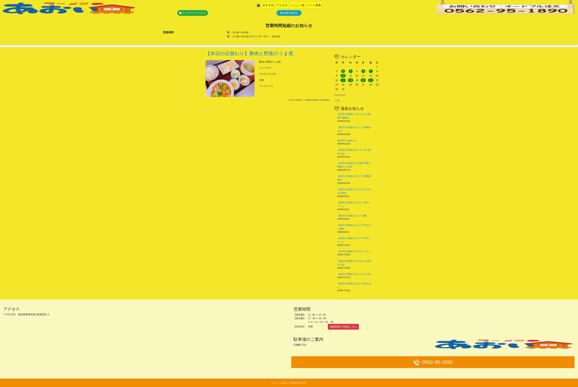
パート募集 (314, 5)
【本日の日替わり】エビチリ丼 (354, 274)
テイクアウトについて (193, 13)
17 (343, 80)
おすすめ (268, 5)
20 (363, 80)
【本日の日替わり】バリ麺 (351, 215)
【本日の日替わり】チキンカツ (354, 251)
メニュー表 (297, 5)
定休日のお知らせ (346, 140)
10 (343, 75)
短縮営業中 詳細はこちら (343, 326)
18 (350, 80)
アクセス (282, 5)
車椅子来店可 (290, 13)
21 (370, 80)
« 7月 (337, 100)
